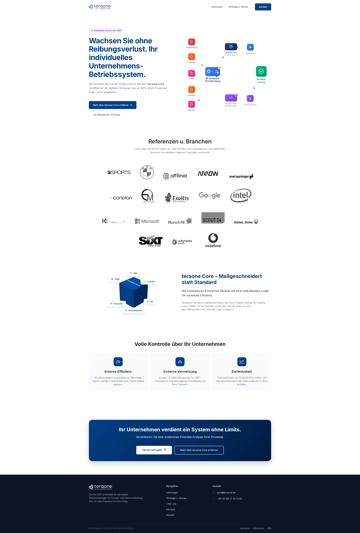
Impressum (245, 528)
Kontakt (263, 6)
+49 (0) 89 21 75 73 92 (229, 498)
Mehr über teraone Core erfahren (110, 105)
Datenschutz (258, 528)
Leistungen (216, 6)
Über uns (171, 503)
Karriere (170, 509)
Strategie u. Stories (238, 6)
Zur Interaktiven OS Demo (106, 114)
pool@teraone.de (226, 492)
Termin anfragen (152, 450)
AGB (269, 528)
